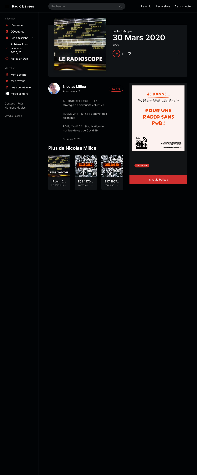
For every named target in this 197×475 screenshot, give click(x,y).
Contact (10, 103)
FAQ (20, 103)
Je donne (142, 165)
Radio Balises (23, 6)
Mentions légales (15, 107)
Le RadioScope (122, 31)
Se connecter (183, 6)
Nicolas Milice (74, 86)
